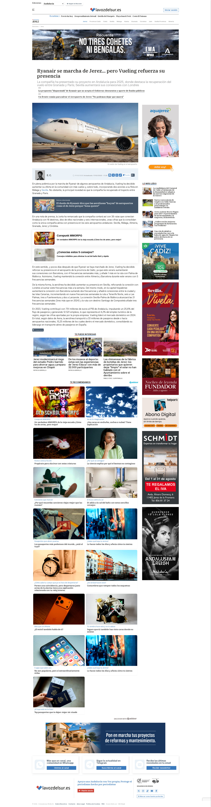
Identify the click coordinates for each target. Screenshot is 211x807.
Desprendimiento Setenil (85, 16)
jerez (85, 21)
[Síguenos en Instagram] (143, 791)
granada (134, 21)
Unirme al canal (61, 768)
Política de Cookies (93, 804)
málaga (119, 21)
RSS (103, 804)
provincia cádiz (95, 21)
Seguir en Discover (75, 4)
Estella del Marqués (106, 16)
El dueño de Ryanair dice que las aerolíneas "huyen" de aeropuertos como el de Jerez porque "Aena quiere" (94, 204)
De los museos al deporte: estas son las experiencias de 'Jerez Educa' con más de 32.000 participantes (84, 363)
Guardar (127, 175)
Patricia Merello (40, 370)
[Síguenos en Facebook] (156, 791)
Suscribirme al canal (111, 768)
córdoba (143, 21)
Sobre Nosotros (61, 804)
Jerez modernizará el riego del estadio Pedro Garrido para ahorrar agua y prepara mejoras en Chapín (49, 363)
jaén (150, 21)
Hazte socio (87, 790)
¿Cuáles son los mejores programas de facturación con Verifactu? (165, 224)
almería (171, 21)
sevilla (112, 21)
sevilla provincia (160, 21)
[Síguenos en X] (139, 791)
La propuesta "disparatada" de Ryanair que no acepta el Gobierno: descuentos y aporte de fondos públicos (91, 91)
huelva (126, 21)
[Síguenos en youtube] (152, 791)
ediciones (35, 26)
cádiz (105, 21)
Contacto (72, 804)
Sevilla (45, 190)
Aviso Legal (81, 804)
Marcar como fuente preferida (151, 796)
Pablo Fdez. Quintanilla (113, 378)
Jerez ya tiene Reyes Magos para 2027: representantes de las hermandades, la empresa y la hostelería (166, 215)
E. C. (49, 175)
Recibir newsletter (161, 768)
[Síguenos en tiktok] (147, 791)
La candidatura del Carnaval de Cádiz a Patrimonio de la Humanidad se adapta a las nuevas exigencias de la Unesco (165, 192)
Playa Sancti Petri (123, 16)
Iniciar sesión (171, 10)
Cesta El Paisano (139, 16)
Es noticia (54, 16)
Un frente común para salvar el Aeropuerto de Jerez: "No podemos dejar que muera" (81, 97)
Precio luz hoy (67, 16)
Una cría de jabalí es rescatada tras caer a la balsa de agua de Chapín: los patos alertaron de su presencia (166, 235)
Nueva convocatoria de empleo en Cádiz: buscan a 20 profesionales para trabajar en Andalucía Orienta (165, 204)
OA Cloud (121, 804)
